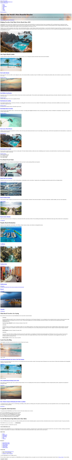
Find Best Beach (4, 2)
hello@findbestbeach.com (8, 1)
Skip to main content (3, 0)
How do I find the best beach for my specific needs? (10, 416)
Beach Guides (5, 434)
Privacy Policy (61, 457)
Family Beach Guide (6, 442)
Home (4, 4)
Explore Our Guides (3, 19)
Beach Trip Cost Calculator (6, 178)
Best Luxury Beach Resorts (6, 128)
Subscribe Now (18, 422)
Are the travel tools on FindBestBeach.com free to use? (10, 413)
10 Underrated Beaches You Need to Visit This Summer (12, 359)
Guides (4, 5)
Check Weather (3, 201)
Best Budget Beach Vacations (6, 108)
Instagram (11, 453)
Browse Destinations (10, 19)
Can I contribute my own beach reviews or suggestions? (10, 415)
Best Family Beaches (4, 72)
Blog (3, 8)
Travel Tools (5, 436)
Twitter (7, 453)
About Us (4, 438)
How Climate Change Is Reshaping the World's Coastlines (12, 401)
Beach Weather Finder (5, 197)
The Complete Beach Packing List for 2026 (9, 380)
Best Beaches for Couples (5, 148)
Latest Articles (5, 446)
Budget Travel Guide (6, 443)
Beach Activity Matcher (5, 216)
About (4, 9)
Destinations (5, 6)
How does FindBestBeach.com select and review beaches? (11, 412)
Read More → (2, 364)
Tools (3, 7)
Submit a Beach (5, 447)
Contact (4, 10)
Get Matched (2, 220)
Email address (2, 422)
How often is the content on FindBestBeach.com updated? (11, 414)
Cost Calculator (5, 444)
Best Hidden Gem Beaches (6, 93)
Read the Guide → (3, 77)
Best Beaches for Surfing (5, 100)
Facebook (4, 453)
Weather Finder (5, 445)
